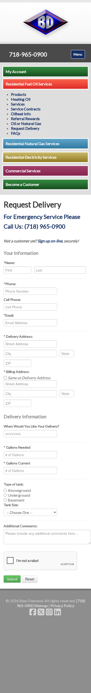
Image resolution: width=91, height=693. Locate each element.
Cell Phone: (12, 299)
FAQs (15, 133)
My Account (16, 71)
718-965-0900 (28, 54)
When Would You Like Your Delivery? (31, 426)
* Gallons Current (17, 463)
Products (18, 94)
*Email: (9, 315)
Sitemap (41, 605)
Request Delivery (25, 128)
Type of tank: (14, 484)
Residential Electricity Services (31, 157)
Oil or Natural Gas (26, 123)
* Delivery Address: (18, 336)
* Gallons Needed (17, 447)
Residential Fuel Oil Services (29, 84)
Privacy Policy (62, 605)
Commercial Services (23, 170)
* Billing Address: (17, 372)
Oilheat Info (21, 113)
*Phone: (10, 284)
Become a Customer (22, 184)
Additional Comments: (21, 526)
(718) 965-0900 (44, 226)
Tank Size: (11, 505)
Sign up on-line (50, 241)
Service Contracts (26, 109)
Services (18, 104)
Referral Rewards (25, 118)
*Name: (9, 263)
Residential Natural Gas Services (32, 143)
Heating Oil (20, 99)
